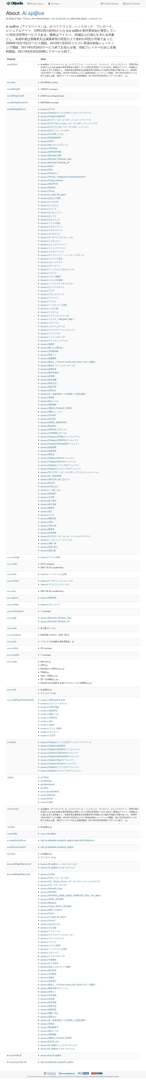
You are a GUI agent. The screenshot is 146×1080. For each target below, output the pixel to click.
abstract (12, 64)
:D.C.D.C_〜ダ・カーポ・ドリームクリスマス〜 (66, 536)
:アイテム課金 (50, 223)
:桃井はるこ (49, 383)
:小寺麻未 (48, 973)
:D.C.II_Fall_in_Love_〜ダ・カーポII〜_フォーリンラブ (69, 123)
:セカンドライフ (51, 262)
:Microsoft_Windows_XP (55, 162)
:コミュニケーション (53, 247)
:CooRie (48, 874)
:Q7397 (47, 798)
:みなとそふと (50, 219)
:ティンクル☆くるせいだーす (57, 269)
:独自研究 (49, 710)
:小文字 (48, 735)
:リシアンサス (50, 333)
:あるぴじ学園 (50, 198)
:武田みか (48, 390)
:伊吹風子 (48, 493)
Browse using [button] (36, 3)
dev (11, 574)
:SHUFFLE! (49, 183)
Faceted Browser (111, 3)
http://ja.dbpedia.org (60, 18)
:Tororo (47, 190)
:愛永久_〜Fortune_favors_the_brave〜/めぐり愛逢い (68, 361)
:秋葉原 (47, 397)
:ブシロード (49, 297)
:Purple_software (52, 180)
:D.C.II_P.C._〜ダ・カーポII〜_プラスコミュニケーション (70, 472)
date (12, 563)
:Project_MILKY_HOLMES (56, 906)
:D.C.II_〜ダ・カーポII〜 (55, 130)
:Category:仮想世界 (53, 116)
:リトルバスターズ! (53, 336)
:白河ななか (49, 486)
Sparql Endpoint (132, 3)
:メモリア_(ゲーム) (53, 326)
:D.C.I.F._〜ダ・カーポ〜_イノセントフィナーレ (66, 119)
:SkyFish (48, 187)
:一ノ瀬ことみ (50, 489)
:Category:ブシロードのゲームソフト (61, 468)
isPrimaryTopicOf (16, 847)
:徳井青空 (48, 980)
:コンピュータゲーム (54, 703)
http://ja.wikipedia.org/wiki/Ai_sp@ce (57, 847)
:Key (47, 721)
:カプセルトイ (50, 233)
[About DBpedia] (14, 3)
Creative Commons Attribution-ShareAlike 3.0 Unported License (97, 1076)
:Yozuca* (48, 920)
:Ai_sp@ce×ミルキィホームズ (58, 867)
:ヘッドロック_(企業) (54, 304)
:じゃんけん (49, 205)
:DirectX (48, 482)
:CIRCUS (49, 717)
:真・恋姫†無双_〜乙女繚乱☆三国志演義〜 (64, 393)
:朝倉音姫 (48, 450)
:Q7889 (47, 802)
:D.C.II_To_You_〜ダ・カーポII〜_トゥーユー (65, 126)
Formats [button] (54, 3)
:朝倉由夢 (48, 447)
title (11, 689)
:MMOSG (48, 518)
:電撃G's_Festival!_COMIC (56, 408)
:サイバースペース (52, 938)
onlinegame (15, 611)
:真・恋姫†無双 (51, 475)
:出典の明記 (50, 706)
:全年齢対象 (49, 351)
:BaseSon (48, 425)
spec (12, 661)
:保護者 (47, 344)
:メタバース (49, 322)
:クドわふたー (50, 240)
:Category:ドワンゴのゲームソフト (60, 465)
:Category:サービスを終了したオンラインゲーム (66, 112)
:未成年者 (48, 368)
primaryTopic (16, 1061)
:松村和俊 (48, 532)
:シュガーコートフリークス (56, 539)
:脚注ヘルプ (50, 714)
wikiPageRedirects (19, 863)
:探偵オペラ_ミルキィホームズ (58, 365)
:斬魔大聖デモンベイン (54, 988)
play (12, 628)
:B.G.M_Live (50, 1041)
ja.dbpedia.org (95, 18)
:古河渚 (47, 497)
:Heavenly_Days (51, 888)
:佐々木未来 (49, 963)
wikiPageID (13, 89)
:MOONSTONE (51, 151)
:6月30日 (48, 418)
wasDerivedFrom (16, 840)
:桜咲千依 (48, 386)
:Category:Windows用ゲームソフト (60, 443)
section (13, 654)
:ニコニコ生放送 (51, 279)
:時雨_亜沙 (49, 546)
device (13, 580)
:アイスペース (50, 931)
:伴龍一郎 (48, 543)
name (11, 853)
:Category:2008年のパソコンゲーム (60, 436)
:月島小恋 (48, 525)
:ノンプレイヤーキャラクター (57, 283)
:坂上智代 (48, 500)
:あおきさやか (50, 924)
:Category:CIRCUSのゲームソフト (60, 440)
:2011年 (48, 109)
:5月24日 (48, 415)
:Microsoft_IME (51, 155)
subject (11, 742)
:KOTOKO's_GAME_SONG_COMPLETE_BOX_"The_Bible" (71, 895)
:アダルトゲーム (51, 230)
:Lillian (47, 521)
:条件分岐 (48, 504)
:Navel (47, 166)
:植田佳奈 (48, 1009)
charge (13, 557)
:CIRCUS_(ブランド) (53, 429)
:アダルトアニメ (51, 226)
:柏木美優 (48, 379)
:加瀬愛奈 (48, 358)
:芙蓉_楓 (48, 550)
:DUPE (47, 141)
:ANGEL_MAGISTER (54, 422)
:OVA (46, 169)
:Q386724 (48, 795)
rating (11, 82)
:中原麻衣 (48, 959)
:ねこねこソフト (51, 212)
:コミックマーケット (53, 244)
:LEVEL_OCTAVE (52, 899)
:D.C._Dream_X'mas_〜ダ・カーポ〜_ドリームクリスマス (71, 881)
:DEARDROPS (51, 137)
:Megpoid (48, 902)
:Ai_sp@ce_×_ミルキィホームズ (59, 863)
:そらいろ (48, 208)
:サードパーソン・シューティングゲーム (62, 255)
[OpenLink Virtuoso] (49, 1073)
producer (14, 634)
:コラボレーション (52, 251)
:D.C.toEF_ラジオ (52, 134)
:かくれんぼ (49, 201)
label (11, 826)
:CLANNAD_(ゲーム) (53, 433)
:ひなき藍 (48, 927)
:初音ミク (48, 354)
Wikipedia (53, 1076)
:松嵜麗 (47, 376)
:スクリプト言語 (51, 258)
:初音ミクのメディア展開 (55, 966)
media (13, 604)
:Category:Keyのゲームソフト (58, 457)
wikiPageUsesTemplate (20, 699)
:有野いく (48, 991)
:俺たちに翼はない (52, 347)
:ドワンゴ (48, 272)
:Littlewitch (49, 148)
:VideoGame (47, 784)
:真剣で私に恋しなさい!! (55, 479)
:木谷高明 (48, 995)
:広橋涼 (47, 977)
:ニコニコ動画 (50, 276)
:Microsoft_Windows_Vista (56, 158)
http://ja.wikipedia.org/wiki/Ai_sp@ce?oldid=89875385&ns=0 (68, 840)
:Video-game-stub (53, 699)
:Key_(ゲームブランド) (54, 144)
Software (27, 18)
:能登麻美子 (49, 1027)
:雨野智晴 (48, 404)
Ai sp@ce (33, 12)
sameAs (12, 833)
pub (11, 641)
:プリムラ (48, 301)
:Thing (45, 777)
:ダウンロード (50, 265)
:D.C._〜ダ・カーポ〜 (54, 884)
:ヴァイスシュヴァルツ (54, 340)
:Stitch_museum (51, 909)
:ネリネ (47, 514)
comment (13, 808)
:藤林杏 (47, 507)
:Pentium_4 (49, 173)
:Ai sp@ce (48, 833)
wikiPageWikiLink (16, 109)
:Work (44, 787)
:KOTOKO (48, 892)
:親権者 (47, 529)
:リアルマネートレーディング (57, 329)
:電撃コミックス (51, 411)
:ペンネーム (49, 312)
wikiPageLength (15, 95)
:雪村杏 (47, 454)
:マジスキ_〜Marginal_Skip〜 (57, 319)
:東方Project (50, 372)
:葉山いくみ (49, 400)
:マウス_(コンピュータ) (55, 315)
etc (11, 591)
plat (11, 617)
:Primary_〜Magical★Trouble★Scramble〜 (64, 176)
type (10, 777)
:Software (46, 780)
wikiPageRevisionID (17, 102)
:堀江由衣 (48, 970)
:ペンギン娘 (49, 308)
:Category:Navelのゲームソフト (58, 461)
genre (12, 597)
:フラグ (47, 290)
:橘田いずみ (49, 1013)
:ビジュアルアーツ (52, 287)
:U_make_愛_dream (53, 194)
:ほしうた (48, 215)
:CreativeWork (50, 791)
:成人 (46, 511)
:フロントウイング (52, 294)
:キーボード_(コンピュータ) (57, 237)
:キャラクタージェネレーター (57, 934)
